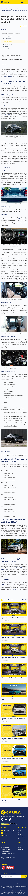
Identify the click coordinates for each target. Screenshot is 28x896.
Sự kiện (19, 847)
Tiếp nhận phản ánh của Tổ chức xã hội (8, 854)
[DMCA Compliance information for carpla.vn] (13, 824)
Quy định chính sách (5, 849)
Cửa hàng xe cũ (21, 836)
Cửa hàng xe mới (21, 838)
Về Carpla (3, 845)
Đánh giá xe (17, 9)
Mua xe (19, 830)
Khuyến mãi (20, 849)
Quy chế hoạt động (5, 847)
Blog (11, 9)
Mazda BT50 (8, 114)
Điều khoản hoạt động (5, 851)
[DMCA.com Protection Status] (5, 824)
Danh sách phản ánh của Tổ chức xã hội (8, 858)
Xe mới (19, 834)
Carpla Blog (20, 845)
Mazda (4, 101)
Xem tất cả (24, 599)
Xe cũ (19, 832)
